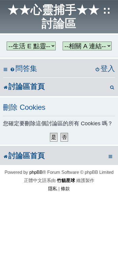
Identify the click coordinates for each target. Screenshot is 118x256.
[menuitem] (23, 69)
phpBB (36, 172)
